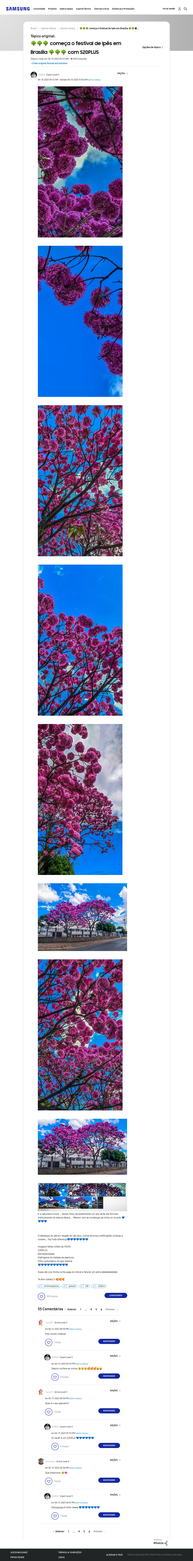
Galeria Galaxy (66, 9)
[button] (122, 73)
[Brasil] (18, 8)
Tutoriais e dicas (101, 9)
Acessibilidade (19, 1552)
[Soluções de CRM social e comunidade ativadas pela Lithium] (160, 1542)
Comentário (115, 1295)
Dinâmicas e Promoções (123, 9)
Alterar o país (114, 1555)
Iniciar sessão (169, 8)
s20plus (101, 1286)
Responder (109, 1341)
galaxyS (72, 1286)
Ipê (86, 1286)
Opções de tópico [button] (151, 47)
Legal (61, 1557)
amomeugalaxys (51, 1286)
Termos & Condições (70, 1552)
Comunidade (39, 9)
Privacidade (17, 1557)
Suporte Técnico (83, 9)
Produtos (52, 9)
